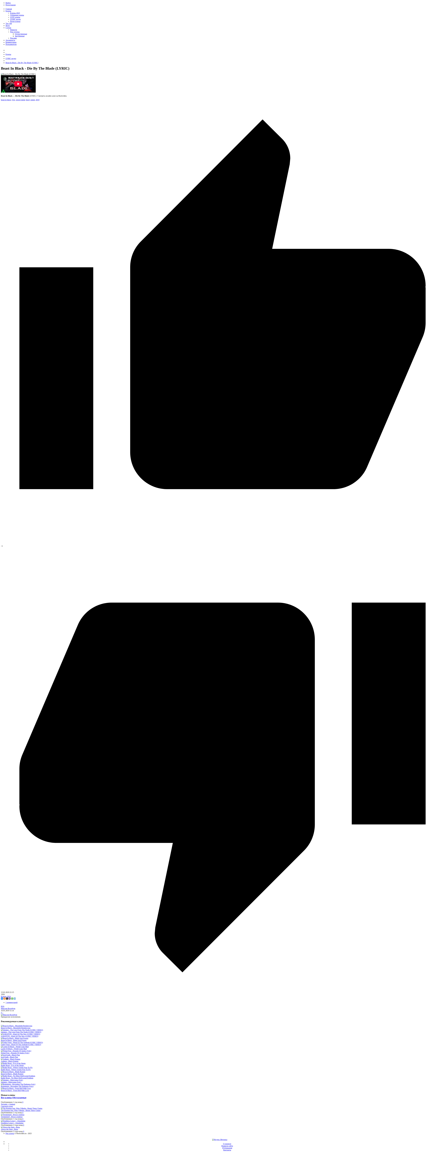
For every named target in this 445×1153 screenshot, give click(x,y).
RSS (2, 1006)
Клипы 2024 (6, 996)
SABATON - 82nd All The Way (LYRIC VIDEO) (19, 1036)
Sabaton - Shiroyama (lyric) (11, 1082)
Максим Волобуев (8, 1008)
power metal (20, 100)
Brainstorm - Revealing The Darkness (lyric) (17, 1086)
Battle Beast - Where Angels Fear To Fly (16, 1070)
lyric (13, 100)
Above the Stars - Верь (9, 1129)
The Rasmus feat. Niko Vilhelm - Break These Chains (20, 1110)
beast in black (6, 100)
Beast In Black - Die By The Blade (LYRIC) (22, 63)
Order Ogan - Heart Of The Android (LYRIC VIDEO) (21, 1045)
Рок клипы (10, 1133)
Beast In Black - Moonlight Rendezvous (15, 1028)
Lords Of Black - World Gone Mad (14, 1049)
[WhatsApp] (12, 999)
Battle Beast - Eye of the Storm (12, 1065)
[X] (7, 999)
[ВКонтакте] (2, 999)
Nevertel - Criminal (8, 1104)
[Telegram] (15, 999)
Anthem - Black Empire (9, 1061)
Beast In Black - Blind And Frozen (13, 1040)
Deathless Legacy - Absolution (12, 1123)
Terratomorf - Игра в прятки (11, 1117)
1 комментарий (11, 1002)
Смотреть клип (7, 1106)
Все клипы (6, 1097)
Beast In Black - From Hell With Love (15, 1091)
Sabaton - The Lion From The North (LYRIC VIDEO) (21, 1032)
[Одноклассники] (4, 999)
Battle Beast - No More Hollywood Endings (17, 1078)
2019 (37, 100)
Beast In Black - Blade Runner (12, 1074)
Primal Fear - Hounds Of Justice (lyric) (15, 1053)
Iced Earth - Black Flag (9, 1057)
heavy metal (30, 100)
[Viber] (10, 999)
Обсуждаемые (19, 1097)
